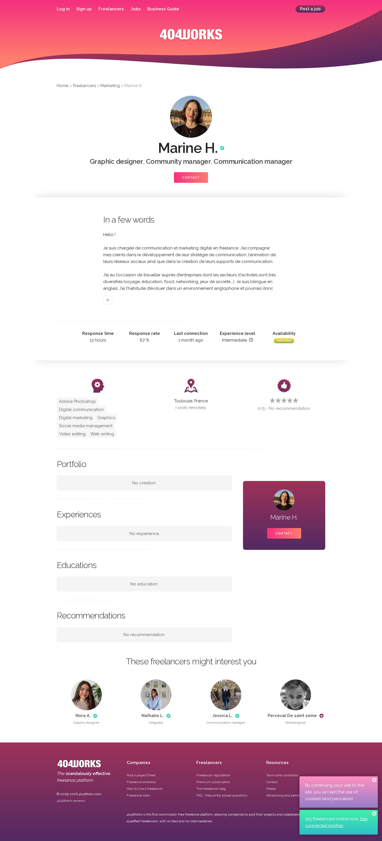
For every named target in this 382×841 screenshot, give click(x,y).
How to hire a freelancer (145, 789)
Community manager (178, 161)
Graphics (106, 417)
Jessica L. (222, 715)
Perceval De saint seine (292, 715)
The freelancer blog (211, 789)
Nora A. (83, 715)
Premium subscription (213, 782)
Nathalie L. (153, 715)
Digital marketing (76, 417)
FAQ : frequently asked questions (221, 795)
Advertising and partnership (287, 795)
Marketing (110, 85)
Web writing (102, 433)
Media (271, 789)
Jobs (136, 8)
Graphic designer (116, 161)
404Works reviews (71, 801)
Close (374, 780)
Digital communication (81, 409)
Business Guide (163, 8)
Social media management (85, 425)
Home (63, 85)
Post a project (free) (141, 775)
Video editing (72, 433)
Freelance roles (138, 795)
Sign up (84, 8)
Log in (63, 8)
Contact (191, 177)
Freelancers (111, 8)
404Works (191, 38)
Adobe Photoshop (77, 401)
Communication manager (253, 161)
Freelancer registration (213, 775)
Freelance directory (141, 782)
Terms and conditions (282, 775)
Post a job (310, 8)
